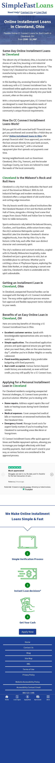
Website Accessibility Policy (27, 682)
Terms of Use (28, 669)
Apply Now (28, 631)
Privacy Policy (29, 674)
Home (27, 642)
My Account (37, 699)
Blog (28, 653)
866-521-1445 (28, 692)
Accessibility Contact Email (29, 687)
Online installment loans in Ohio (25, 136)
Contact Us (27, 12)
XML (28, 664)
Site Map (28, 658)
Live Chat (41, 12)
